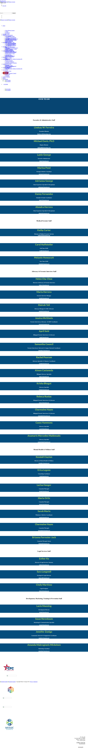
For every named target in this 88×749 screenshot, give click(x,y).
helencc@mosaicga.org (44, 285)
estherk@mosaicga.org (44, 564)
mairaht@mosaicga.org (44, 311)
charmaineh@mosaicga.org (44, 415)
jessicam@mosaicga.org (44, 324)
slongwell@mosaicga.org (44, 577)
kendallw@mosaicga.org (44, 463)
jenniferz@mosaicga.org (44, 638)
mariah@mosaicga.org (44, 298)
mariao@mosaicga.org (44, 504)
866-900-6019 (3, 0)
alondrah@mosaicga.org (44, 213)
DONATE (80, 747)
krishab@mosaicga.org (44, 389)
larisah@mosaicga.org (44, 491)
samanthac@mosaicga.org (44, 350)
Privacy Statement (33, 681)
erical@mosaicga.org (44, 476)
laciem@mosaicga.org (44, 612)
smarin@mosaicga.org (44, 517)
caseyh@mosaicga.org (44, 428)
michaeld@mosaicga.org (44, 147)
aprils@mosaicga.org (44, 337)
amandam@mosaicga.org (44, 651)
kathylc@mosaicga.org (44, 235)
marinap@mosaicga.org (44, 174)
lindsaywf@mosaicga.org (44, 134)
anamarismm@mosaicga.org (44, 441)
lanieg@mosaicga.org (44, 161)
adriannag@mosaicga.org (44, 187)
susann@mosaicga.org (44, 624)
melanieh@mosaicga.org (44, 263)
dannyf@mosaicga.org (44, 200)
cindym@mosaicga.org (44, 590)
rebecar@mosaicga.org (44, 402)
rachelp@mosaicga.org (44, 363)
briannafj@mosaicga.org (44, 543)
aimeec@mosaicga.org (44, 376)
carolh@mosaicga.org (44, 250)
